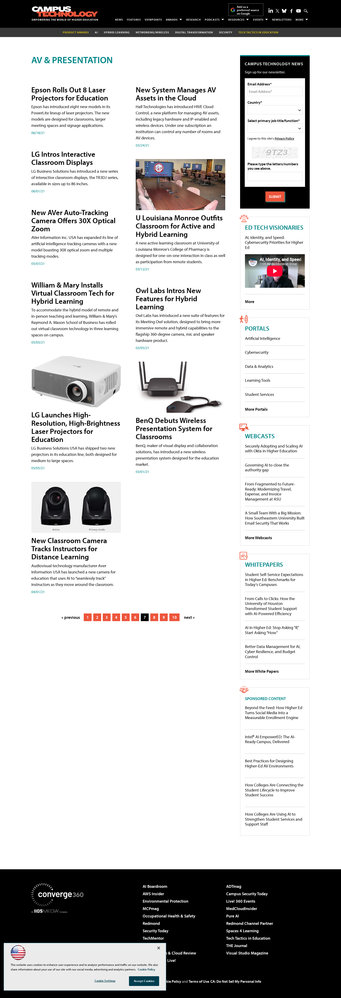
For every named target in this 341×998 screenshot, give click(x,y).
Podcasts (212, 19)
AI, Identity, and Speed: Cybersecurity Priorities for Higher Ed (274, 242)
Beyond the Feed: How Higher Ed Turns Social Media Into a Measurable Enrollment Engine (273, 712)
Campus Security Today (247, 893)
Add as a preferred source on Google (248, 10)
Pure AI (232, 916)
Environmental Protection (165, 901)
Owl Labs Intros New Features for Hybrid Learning (168, 298)
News (119, 19)
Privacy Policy (284, 138)
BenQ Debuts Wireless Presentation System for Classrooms (174, 428)
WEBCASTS (260, 436)
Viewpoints (153, 19)
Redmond (151, 923)
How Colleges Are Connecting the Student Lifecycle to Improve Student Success (274, 790)
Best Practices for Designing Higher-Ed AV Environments (269, 763)
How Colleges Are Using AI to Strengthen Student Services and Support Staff (273, 819)
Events (258, 19)
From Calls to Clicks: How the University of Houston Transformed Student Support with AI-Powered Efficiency (271, 606)
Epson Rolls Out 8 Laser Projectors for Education (69, 93)
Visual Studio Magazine (247, 953)
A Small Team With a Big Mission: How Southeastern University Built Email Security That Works (275, 518)
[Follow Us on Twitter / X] (277, 11)
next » (189, 617)
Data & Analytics (259, 366)
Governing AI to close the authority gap (267, 467)
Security (225, 32)
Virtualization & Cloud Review (169, 953)
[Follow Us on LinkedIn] (270, 10)
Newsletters (282, 19)
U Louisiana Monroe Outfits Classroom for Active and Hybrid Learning (179, 225)
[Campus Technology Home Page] (65, 13)
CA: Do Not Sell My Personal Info (235, 981)
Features (134, 19)
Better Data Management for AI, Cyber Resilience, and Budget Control (272, 651)
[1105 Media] (59, 937)
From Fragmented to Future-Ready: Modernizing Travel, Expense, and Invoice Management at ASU (270, 491)
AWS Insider (153, 893)
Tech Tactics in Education (248, 938)
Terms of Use (199, 981)
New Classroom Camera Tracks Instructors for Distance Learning (69, 548)
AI (96, 32)
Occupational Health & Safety (169, 916)
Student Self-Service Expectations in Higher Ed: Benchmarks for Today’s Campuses (274, 579)
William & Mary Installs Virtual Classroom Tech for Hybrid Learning (72, 293)
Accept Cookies (144, 981)
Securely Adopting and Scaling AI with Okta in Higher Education (273, 448)
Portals (257, 328)
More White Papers (262, 671)
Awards (172, 19)
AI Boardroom (155, 886)
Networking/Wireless (152, 32)
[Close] (159, 948)
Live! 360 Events (240, 901)
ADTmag (233, 886)
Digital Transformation (194, 32)
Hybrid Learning (117, 32)
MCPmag (151, 908)
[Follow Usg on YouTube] (298, 11)
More (300, 19)
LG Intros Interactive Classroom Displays (63, 158)
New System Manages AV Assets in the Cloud (176, 93)
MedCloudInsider (241, 908)
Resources (236, 19)
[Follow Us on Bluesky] (284, 11)
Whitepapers (264, 564)
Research (193, 19)
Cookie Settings (105, 980)
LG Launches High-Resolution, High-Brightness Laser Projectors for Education (75, 427)
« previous (70, 617)
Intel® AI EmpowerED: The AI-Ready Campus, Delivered (270, 739)
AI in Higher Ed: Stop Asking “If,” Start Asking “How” (272, 630)
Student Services (259, 394)
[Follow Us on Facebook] (291, 11)
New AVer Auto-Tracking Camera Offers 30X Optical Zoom (73, 220)
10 (174, 617)
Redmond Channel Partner (249, 923)
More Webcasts (258, 537)
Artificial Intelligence (262, 338)
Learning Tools (257, 380)
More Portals (256, 409)
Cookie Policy (170, 981)
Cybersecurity (256, 352)
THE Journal (236, 945)
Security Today (155, 930)
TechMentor (153, 938)
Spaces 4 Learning (242, 930)
